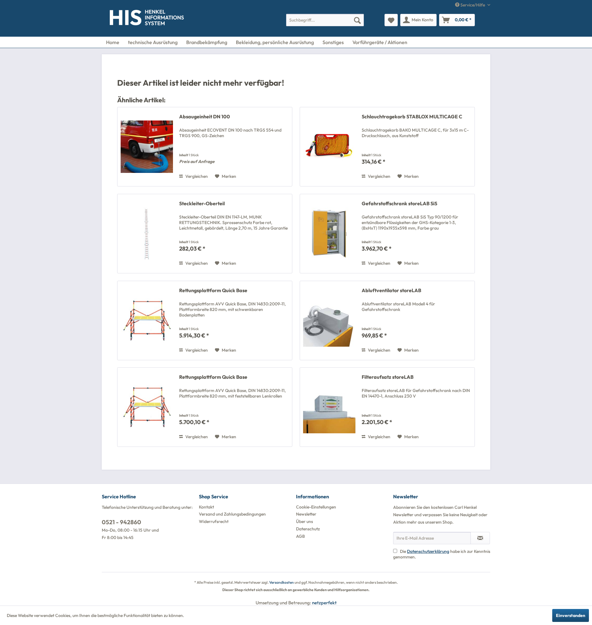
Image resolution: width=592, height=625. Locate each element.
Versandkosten (281, 582)
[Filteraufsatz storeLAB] (329, 407)
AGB (300, 536)
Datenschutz (308, 529)
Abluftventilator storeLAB (391, 290)
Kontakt (206, 507)
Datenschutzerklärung (428, 551)
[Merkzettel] (391, 20)
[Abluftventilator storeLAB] (329, 320)
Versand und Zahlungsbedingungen (232, 514)
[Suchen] (357, 20)
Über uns (304, 521)
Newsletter (306, 514)
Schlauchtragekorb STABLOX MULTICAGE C (412, 116)
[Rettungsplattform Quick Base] (147, 320)
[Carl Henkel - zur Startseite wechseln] (122, 19)
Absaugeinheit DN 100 (204, 116)
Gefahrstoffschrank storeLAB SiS (399, 203)
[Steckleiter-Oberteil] (147, 233)
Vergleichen (196, 176)
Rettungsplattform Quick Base (213, 290)
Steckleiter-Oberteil (202, 203)
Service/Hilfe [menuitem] (472, 5)
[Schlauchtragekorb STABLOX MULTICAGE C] (329, 146)
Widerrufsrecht (213, 521)
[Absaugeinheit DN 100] (147, 146)
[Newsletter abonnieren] (480, 538)
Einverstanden (570, 615)
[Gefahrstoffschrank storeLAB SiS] (329, 233)
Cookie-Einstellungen (316, 507)
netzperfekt (324, 603)
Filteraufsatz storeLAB (387, 377)
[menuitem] (325, 20)
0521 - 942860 (121, 522)
